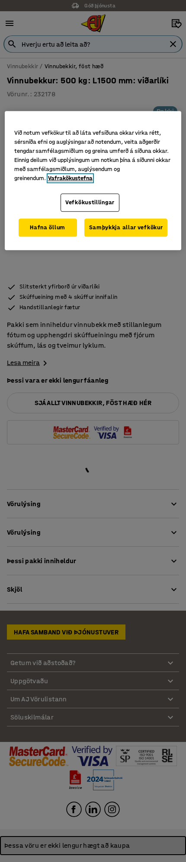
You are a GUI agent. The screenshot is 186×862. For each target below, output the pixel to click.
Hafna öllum (47, 227)
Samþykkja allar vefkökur (126, 227)
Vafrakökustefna (70, 178)
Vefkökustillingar (90, 202)
